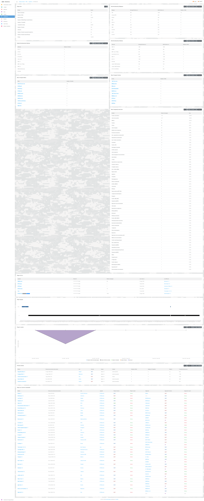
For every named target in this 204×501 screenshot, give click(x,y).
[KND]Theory (114, 91)
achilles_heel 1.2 (21, 475)
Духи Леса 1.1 (20, 484)
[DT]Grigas (20, 286)
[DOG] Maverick (148, 471)
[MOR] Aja (113, 103)
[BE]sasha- (114, 86)
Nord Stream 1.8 (167, 283)
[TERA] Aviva (147, 486)
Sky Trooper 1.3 (21, 460)
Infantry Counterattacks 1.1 (23, 376)
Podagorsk (82, 427)
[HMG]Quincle (20, 95)
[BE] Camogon (147, 447)
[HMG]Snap (147, 478)
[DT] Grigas (20, 283)
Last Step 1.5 (20, 398)
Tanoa (81, 410)
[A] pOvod (147, 437)
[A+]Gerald (20, 103)
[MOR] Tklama (147, 412)
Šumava (81, 467)
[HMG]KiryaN (147, 415)
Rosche (81, 484)
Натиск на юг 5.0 (21, 454)
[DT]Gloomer (20, 293)
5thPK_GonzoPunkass (22, 100)
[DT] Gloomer (20, 288)
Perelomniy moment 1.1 (22, 415)
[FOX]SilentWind (148, 454)
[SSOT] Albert (147, 439)
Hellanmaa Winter (83, 419)
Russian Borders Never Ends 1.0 (23, 405)
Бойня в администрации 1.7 (23, 427)
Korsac (81, 434)
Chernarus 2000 (83, 439)
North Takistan (83, 447)
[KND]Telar (147, 408)
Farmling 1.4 (20, 443)
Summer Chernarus (83, 393)
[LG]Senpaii (20, 86)
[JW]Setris (147, 422)
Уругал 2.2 (20, 403)
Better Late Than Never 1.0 (23, 488)
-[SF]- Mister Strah (115, 93)
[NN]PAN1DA (147, 488)
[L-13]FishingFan (148, 469)
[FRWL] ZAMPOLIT (148, 466)
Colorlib (117, 499)
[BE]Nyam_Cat (114, 95)
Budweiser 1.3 (20, 467)
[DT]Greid (113, 98)
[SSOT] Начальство (21, 83)
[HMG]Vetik (147, 444)
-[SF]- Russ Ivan (114, 81)
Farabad (81, 437)
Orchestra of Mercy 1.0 (168, 286)
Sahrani (80, 381)
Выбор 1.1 (20, 393)
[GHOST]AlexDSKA (115, 88)
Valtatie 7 (82, 400)
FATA (81, 403)
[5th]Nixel (147, 461)
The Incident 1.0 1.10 (167, 291)
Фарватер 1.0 (20, 400)
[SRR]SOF (147, 417)
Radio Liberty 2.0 (21, 410)
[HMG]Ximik (147, 432)
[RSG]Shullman (148, 398)
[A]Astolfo (19, 105)
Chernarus (82, 395)
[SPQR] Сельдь (148, 476)
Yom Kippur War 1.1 (21, 449)
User (18, 291)
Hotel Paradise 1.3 (167, 293)
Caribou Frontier (83, 460)
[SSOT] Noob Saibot (148, 442)
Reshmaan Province (83, 449)
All (186, 6)
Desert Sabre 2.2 (21, 379)
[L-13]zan (147, 456)
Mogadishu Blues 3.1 (21, 371)
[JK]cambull (147, 403)
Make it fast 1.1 (20, 478)
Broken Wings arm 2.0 (22, 432)
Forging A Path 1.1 (21, 374)
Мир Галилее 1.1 (21, 481)
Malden (81, 412)
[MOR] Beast (147, 400)
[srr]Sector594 (148, 464)
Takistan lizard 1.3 (21, 471)
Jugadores (30, 1)
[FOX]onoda (20, 91)
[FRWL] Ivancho (20, 93)
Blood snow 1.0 (20, 419)
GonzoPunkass (108, 499)
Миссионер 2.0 (20, 425)
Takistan (82, 471)
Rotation (192, 6)
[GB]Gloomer (20, 281)
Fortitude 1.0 (20, 422)
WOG (26, 1)
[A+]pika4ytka (147, 427)
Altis (79, 376)
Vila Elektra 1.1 (166, 288)
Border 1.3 (20, 430)
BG (105, 6)
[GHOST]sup (114, 100)
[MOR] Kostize (20, 98)
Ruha (81, 405)
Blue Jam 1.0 (20, 464)
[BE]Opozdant (114, 83)
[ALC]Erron (147, 410)
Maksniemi (81, 374)
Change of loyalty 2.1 (21, 437)
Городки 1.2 (20, 456)
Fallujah (80, 371)
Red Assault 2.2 (20, 412)
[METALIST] (147, 420)
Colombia (82, 425)
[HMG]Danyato (147, 425)
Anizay (80, 379)
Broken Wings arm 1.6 (22, 408)
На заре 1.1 (20, 434)
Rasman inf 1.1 (166, 281)
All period (199, 6)
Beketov (81, 456)
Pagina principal (21, 1)
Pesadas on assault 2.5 (22, 381)
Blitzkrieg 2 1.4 (20, 395)
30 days (189, 6)
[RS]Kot (146, 393)
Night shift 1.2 (20, 492)
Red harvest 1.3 (20, 439)
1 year (196, 6)
